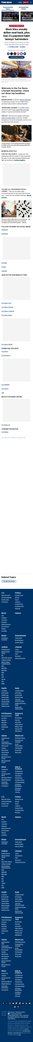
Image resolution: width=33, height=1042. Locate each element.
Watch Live (19, 736)
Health (4, 688)
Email (24, 53)
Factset (27, 1029)
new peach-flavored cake (21, 110)
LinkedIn (19, 1003)
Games (4, 736)
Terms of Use (11, 1012)
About (3, 767)
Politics (18, 593)
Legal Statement (17, 1032)
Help (21, 1015)
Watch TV (25, 2)
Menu (31, 2)
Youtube (13, 1003)
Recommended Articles (23, 8)
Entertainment (20, 635)
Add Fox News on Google (17, 57)
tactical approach (25, 100)
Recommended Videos (8, 8)
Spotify (14, 1006)
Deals (17, 688)
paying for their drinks (8, 118)
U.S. (3, 593)
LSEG (19, 1034)
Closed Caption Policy (13, 1015)
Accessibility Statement (14, 1017)
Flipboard (18, 53)
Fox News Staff (13, 47)
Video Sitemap (11, 1018)
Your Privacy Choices (16, 1013)
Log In (20, 2)
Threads (14, 53)
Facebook (8, 53)
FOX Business (6, 713)
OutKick (4, 647)
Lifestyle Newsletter (16, 26)
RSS (26, 1003)
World (3, 613)
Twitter (11, 53)
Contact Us (26, 1015)
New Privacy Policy (20, 1012)
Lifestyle (18, 647)
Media (3, 635)
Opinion (18, 613)
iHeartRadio (18, 1006)
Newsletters (29, 1003)
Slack (23, 1003)
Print (21, 53)
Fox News (6, 2)
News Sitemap (24, 1017)
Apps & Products (18, 768)
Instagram (10, 1003)
